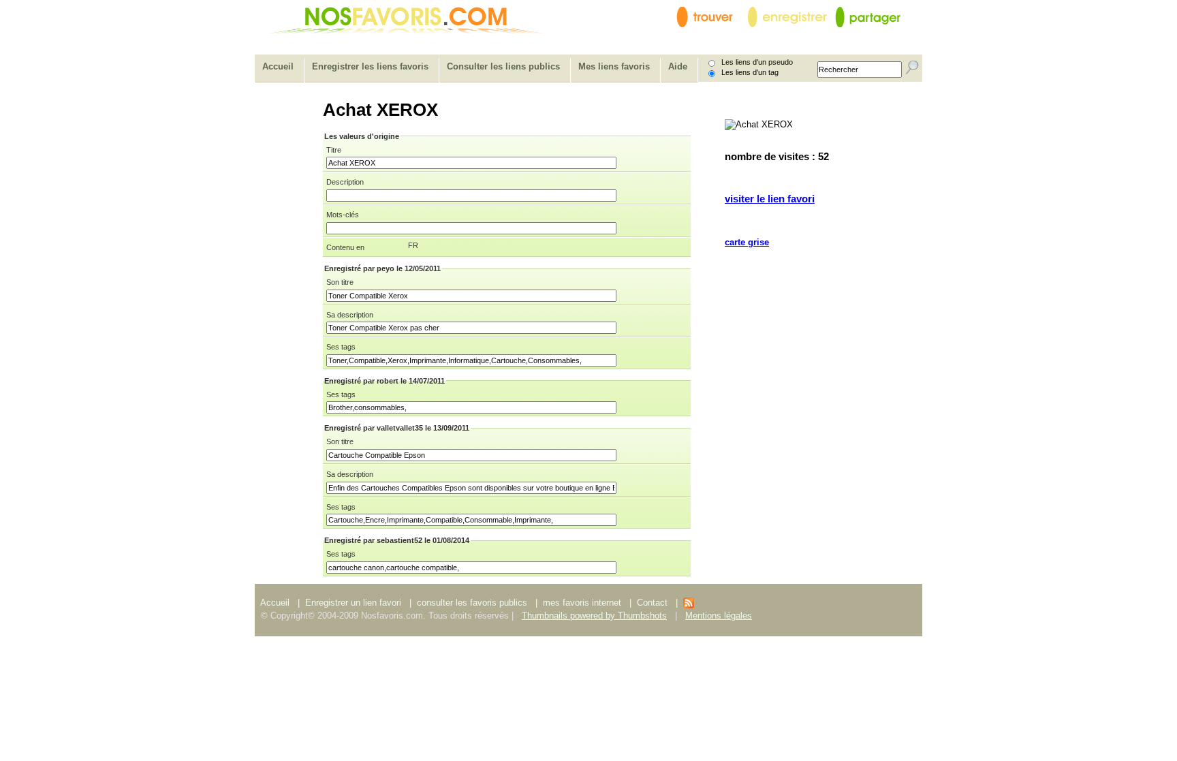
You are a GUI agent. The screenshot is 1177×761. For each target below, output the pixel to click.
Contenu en (345, 247)
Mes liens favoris (614, 66)
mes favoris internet (582, 602)
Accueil (278, 66)
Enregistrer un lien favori (353, 602)
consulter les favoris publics (472, 602)
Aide (677, 66)
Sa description (349, 315)
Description (345, 182)
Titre (333, 150)
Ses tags (341, 347)
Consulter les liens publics (503, 66)
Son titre (340, 282)
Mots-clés (342, 215)
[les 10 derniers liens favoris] (689, 605)
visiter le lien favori (770, 198)
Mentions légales (718, 615)
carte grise (747, 242)
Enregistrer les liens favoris (370, 66)
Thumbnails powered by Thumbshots (594, 615)
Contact (653, 602)
